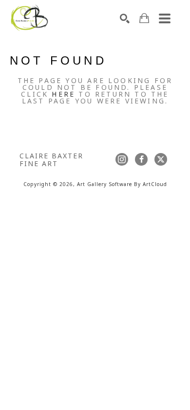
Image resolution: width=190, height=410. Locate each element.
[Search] (125, 18)
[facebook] (141, 159)
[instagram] (121, 159)
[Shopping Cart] (144, 18)
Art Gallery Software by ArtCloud (122, 185)
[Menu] (165, 18)
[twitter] (160, 159)
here (63, 95)
